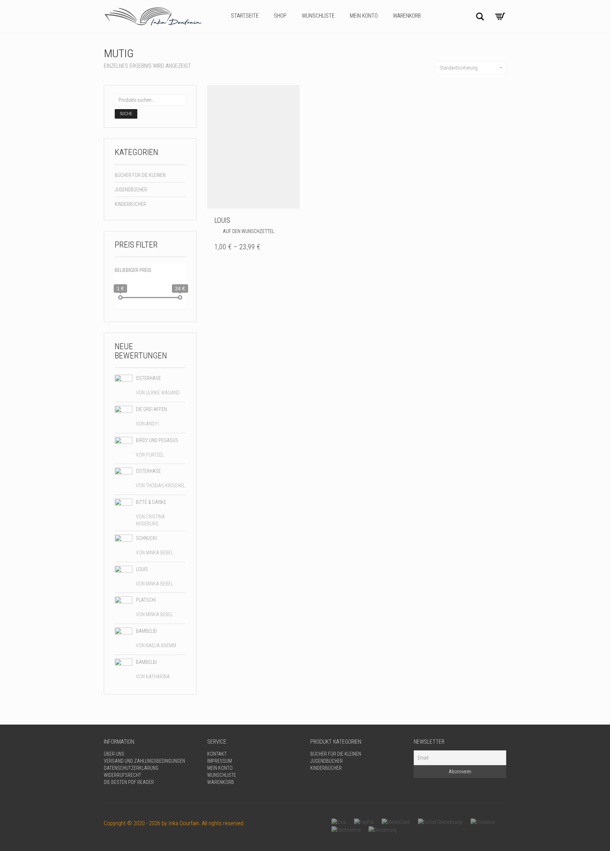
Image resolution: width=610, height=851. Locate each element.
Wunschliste (318, 15)
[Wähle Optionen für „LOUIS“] (292, 220)
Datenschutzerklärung (131, 768)
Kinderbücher (130, 204)
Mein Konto (364, 15)
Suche (126, 113)
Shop (280, 15)
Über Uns (114, 754)
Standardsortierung (458, 68)
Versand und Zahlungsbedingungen (144, 761)
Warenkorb (407, 15)
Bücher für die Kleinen (140, 175)
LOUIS (222, 220)
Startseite (245, 15)
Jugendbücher (131, 189)
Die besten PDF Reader (129, 782)
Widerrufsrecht (122, 775)
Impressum (219, 761)
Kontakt (217, 754)
